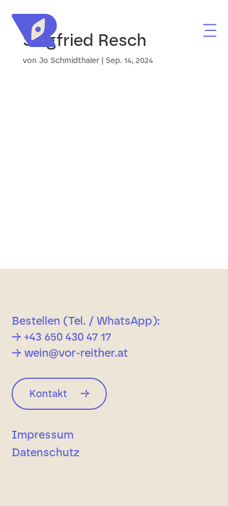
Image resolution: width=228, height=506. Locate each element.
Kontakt (48, 394)
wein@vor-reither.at (76, 352)
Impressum (43, 436)
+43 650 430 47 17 (67, 336)
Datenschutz (46, 453)
